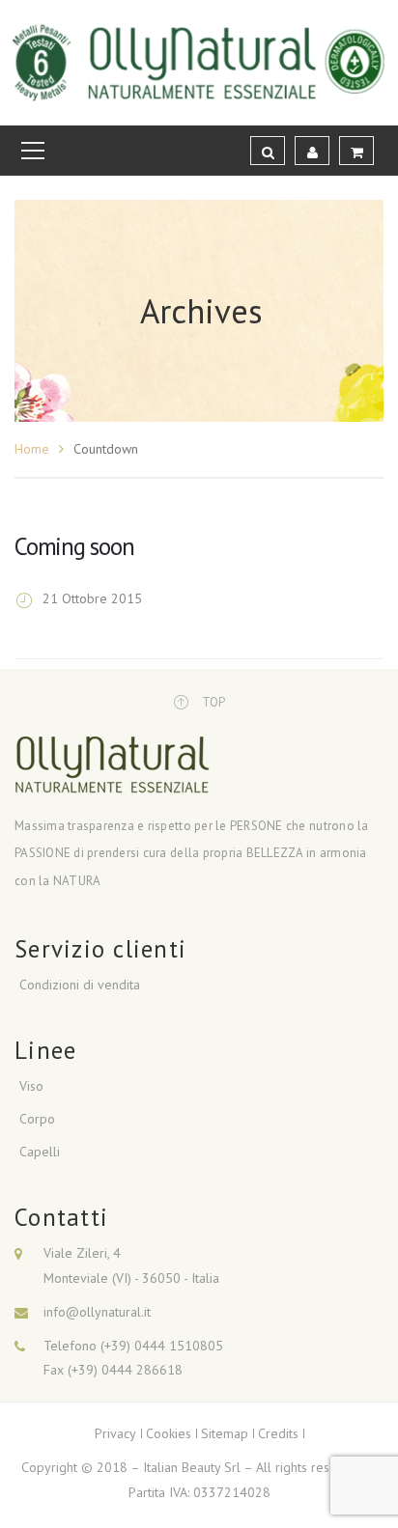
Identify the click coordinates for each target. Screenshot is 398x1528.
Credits (278, 1433)
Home (31, 449)
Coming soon (73, 546)
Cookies (168, 1433)
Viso (31, 1086)
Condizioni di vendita (79, 984)
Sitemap (224, 1433)
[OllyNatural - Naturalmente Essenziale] (199, 61)
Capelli (39, 1151)
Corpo (37, 1118)
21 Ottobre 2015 (92, 598)
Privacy (115, 1433)
